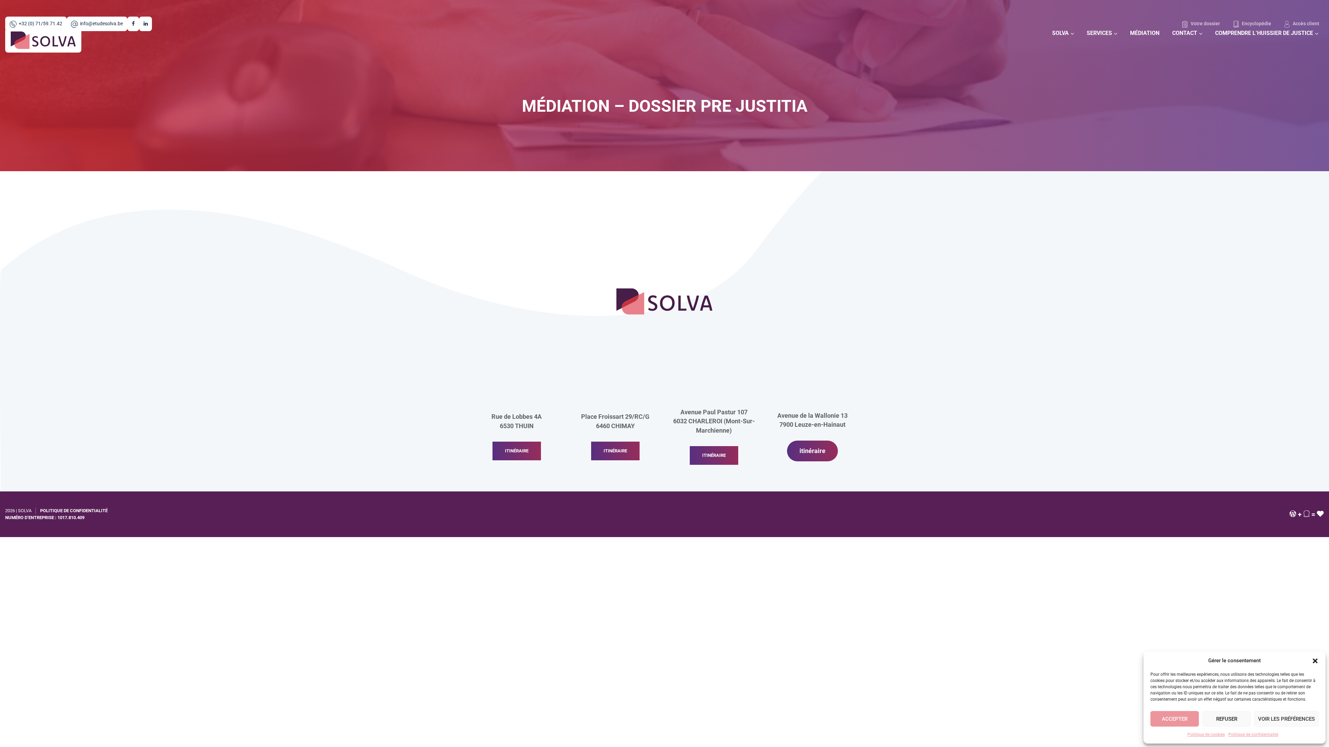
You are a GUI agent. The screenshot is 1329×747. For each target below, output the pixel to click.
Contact (1184, 33)
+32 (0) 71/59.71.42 (40, 24)
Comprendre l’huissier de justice (1264, 33)
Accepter (1174, 719)
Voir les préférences (1286, 719)
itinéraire (516, 450)
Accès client (1305, 24)
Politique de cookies (1206, 734)
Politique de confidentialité (1253, 734)
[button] (1315, 660)
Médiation (1144, 33)
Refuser (1226, 719)
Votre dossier (1205, 24)
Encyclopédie (1256, 24)
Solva (1060, 33)
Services (1099, 33)
